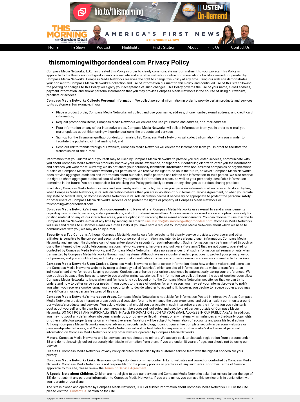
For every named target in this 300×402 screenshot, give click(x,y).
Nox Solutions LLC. (244, 398)
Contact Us (78, 391)
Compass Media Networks (77, 398)
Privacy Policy (214, 398)
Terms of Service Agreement (125, 368)
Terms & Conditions (195, 398)
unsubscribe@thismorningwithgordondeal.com (178, 221)
